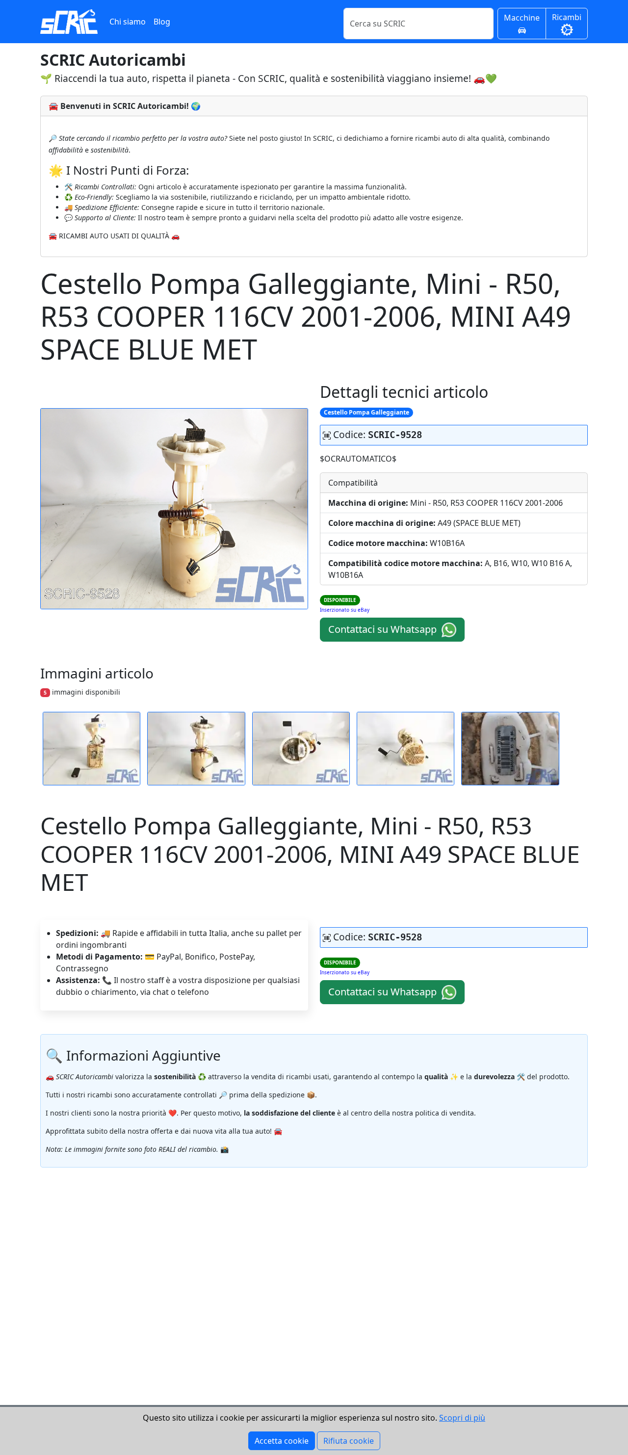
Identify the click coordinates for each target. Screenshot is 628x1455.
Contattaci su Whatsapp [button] (383, 629)
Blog (162, 21)
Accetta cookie (282, 1440)
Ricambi (566, 17)
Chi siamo (127, 21)
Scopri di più (462, 1417)
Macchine (522, 17)
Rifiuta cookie (348, 1440)
